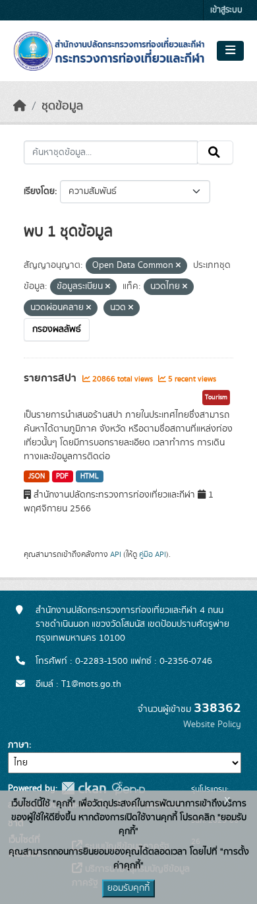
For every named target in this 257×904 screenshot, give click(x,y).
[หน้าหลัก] (19, 106)
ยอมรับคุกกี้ (128, 888)
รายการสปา (51, 378)
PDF (62, 476)
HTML (89, 476)
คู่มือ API (152, 554)
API (115, 554)
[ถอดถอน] (178, 266)
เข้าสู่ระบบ (226, 10)
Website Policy (212, 724)
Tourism (216, 397)
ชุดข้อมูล (62, 106)
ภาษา (18, 745)
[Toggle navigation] (230, 51)
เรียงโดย (39, 191)
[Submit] (215, 152)
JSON (36, 476)
